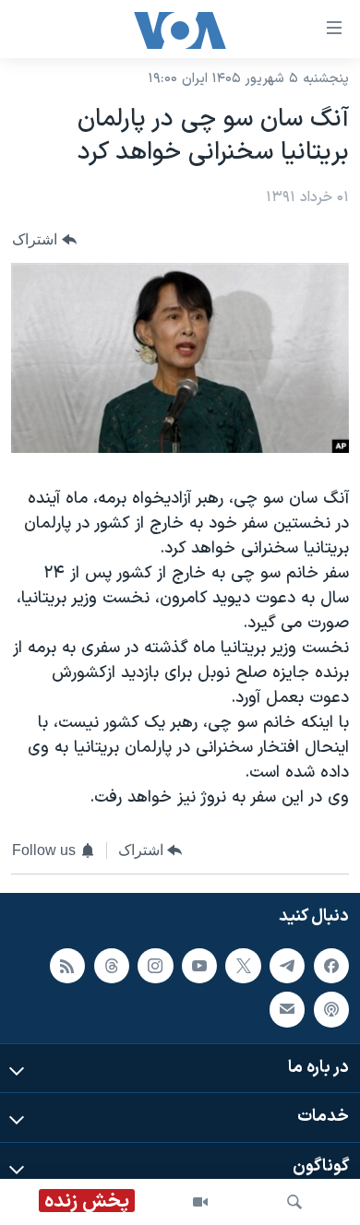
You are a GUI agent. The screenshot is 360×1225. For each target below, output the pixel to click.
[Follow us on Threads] (111, 964)
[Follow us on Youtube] (199, 964)
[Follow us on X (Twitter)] (242, 964)
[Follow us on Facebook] (331, 964)
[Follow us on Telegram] (287, 964)
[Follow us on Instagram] (155, 964)
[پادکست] (331, 1009)
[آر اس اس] (67, 964)
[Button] (44, 239)
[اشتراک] (287, 1009)
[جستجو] (294, 1202)
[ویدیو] (200, 1202)
